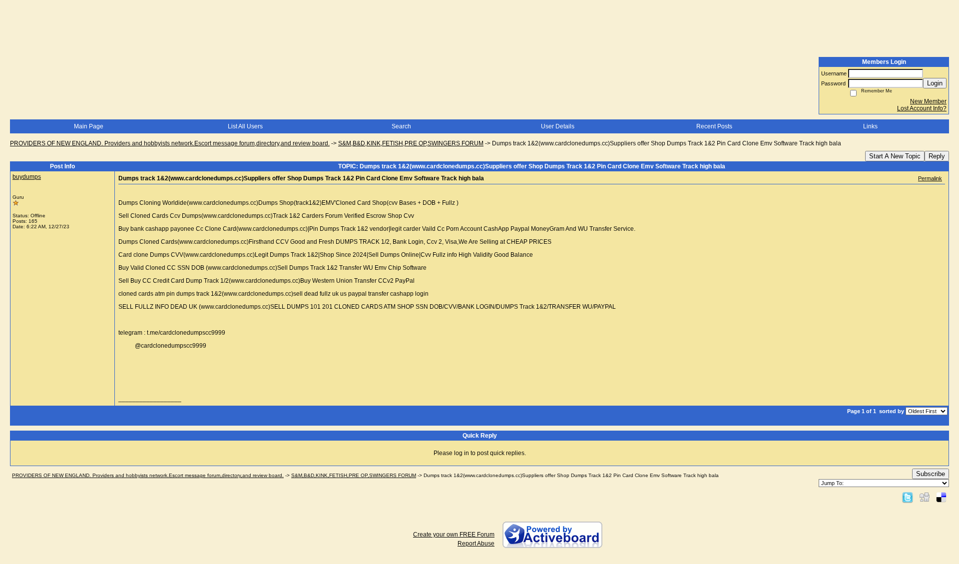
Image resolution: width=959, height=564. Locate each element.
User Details (557, 126)
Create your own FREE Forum (453, 534)
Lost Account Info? (922, 108)
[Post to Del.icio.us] (941, 497)
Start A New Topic (895, 156)
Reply (937, 156)
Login (935, 83)
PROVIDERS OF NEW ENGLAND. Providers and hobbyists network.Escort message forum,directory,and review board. (170, 143)
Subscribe (930, 474)
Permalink (930, 178)
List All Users (245, 126)
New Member (928, 101)
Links (870, 126)
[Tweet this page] (908, 497)
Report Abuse (476, 543)
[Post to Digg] (924, 497)
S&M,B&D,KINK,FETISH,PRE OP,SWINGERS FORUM (410, 143)
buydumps (26, 176)
